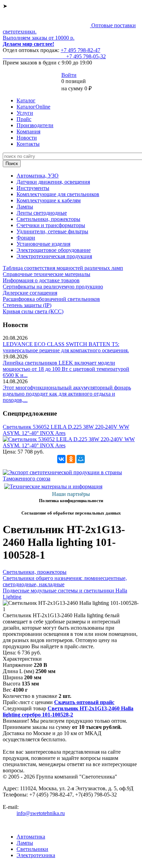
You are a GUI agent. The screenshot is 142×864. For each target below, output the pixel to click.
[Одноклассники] (71, 459)
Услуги (25, 113)
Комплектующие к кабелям (49, 200)
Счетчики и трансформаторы (51, 225)
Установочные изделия (43, 244)
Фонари (26, 238)
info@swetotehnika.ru (41, 813)
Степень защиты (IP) (27, 305)
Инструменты (33, 188)
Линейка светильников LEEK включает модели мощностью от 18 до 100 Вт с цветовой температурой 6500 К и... (66, 369)
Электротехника (36, 855)
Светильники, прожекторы (48, 219)
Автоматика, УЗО (38, 176)
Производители (35, 125)
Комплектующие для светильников (58, 194)
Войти (69, 75)
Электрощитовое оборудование (54, 250)
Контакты (28, 144)
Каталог (26, 100)
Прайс (24, 119)
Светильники (32, 849)
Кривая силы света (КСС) (33, 311)
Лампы (25, 207)
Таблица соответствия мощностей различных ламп (63, 268)
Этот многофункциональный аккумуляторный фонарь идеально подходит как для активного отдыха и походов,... (67, 394)
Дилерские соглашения (30, 293)
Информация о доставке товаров (41, 280)
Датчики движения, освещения (53, 182)
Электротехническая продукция (54, 256)
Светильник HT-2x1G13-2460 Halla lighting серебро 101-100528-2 (68, 711)
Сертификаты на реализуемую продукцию (53, 286)
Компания (28, 131)
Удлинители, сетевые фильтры (52, 231)
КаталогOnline (33, 107)
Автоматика (31, 837)
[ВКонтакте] (61, 459)
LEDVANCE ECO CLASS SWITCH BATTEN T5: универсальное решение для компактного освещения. (66, 347)
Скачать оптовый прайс (84, 702)
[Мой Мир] (81, 459)
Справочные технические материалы (46, 274)
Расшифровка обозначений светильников (51, 299)
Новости (27, 138)
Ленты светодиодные (42, 213)
